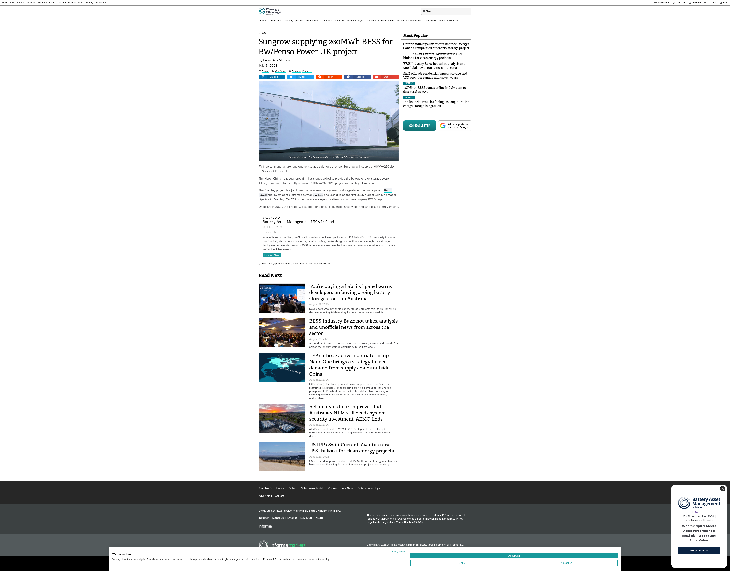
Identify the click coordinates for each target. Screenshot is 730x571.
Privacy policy (398, 551)
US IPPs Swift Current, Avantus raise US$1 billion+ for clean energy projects (351, 448)
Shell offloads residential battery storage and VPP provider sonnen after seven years (435, 76)
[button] (272, 77)
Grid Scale (280, 71)
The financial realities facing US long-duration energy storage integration (436, 104)
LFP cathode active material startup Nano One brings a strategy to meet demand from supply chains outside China (349, 365)
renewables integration (304, 264)
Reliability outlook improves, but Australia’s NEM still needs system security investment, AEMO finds (347, 413)
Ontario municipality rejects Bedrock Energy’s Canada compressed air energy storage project (436, 46)
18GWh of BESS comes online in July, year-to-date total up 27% (435, 90)
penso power (284, 264)
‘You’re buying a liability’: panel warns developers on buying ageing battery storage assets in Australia (350, 292)
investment (267, 264)
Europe (265, 71)
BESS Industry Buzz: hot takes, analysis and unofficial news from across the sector (353, 327)
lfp (275, 264)
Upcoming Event (272, 218)
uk (329, 264)
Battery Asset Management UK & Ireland (298, 222)
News (262, 33)
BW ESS (318, 195)
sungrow (321, 264)
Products (307, 71)
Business (296, 71)
